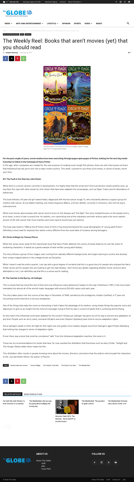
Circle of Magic (35, 365)
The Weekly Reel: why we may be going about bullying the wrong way (40, 403)
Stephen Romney (12, 53)
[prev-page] (4, 426)
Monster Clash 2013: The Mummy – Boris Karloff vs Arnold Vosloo (65, 418)
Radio (99, 23)
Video (87, 23)
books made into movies (18, 365)
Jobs (43, 466)
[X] (125, 2)
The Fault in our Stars (68, 365)
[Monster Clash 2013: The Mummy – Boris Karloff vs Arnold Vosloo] (67, 407)
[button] (128, 23)
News (7, 23)
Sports (77, 23)
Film (22, 34)
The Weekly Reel (84, 365)
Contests (63, 2)
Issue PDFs (46, 469)
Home (5, 31)
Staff (43, 463)
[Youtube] (129, 2)
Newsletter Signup (51, 2)
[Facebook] (116, 2)
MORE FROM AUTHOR (33, 394)
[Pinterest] (17, 58)
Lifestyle (51, 23)
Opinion (66, 23)
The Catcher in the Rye (50, 365)
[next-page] (8, 426)
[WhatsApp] (23, 58)
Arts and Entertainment (28, 23)
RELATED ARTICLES (12, 394)
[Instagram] (120, 2)
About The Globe (74, 2)
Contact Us (116, 479)
